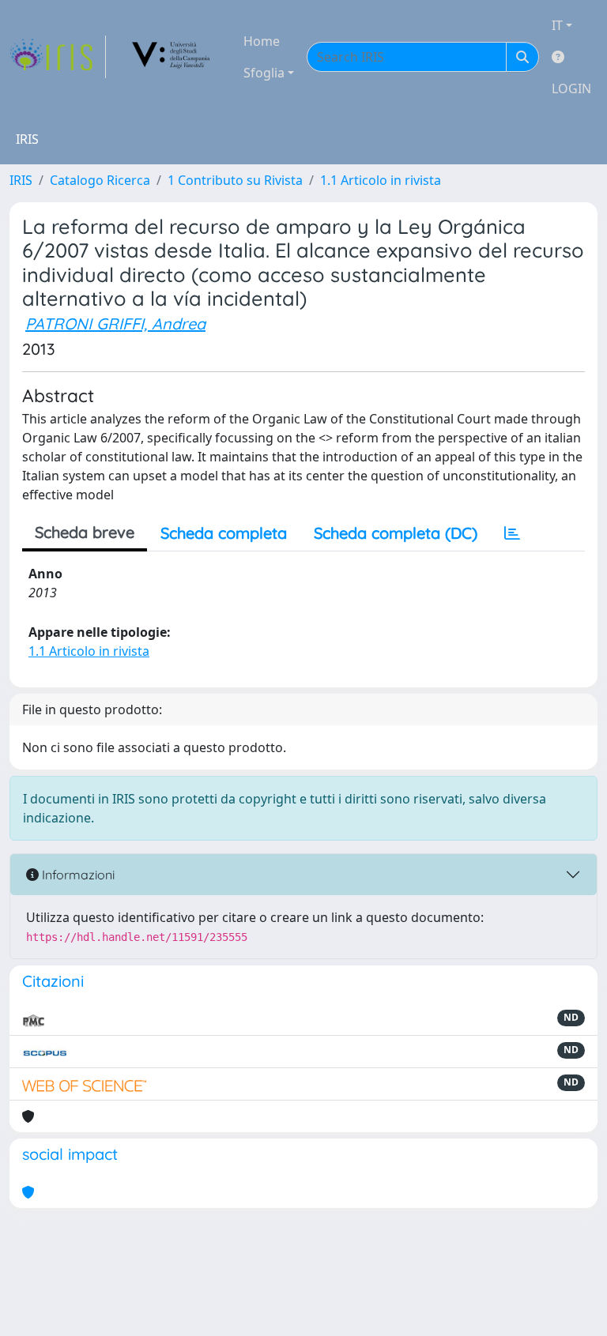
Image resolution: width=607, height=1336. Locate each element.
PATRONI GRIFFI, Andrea (115, 323)
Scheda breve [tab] (84, 532)
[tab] (512, 533)
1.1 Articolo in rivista (380, 180)
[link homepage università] (171, 57)
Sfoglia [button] (264, 72)
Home (261, 41)
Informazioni (77, 875)
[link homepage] (57, 57)
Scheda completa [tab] (223, 533)
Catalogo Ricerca (100, 180)
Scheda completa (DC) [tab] (395, 533)
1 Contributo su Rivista (235, 180)
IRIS (20, 180)
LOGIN (571, 88)
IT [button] (557, 25)
